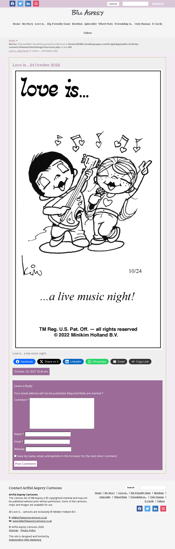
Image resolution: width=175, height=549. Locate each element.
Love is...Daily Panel (19, 50)
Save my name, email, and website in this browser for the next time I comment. (67, 456)
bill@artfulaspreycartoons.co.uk (29, 517)
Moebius (77, 24)
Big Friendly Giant (58, 24)
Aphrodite (90, 24)
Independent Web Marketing (25, 539)
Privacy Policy (28, 530)
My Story (27, 24)
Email (18, 441)
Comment (21, 400)
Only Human (142, 24)
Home (16, 24)
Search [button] (113, 3)
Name (19, 434)
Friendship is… (124, 24)
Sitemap (13, 530)
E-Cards (157, 24)
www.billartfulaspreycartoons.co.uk (32, 521)
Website (19, 449)
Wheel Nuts (105, 24)
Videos (87, 33)
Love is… (40, 24)
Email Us (158, 3)
